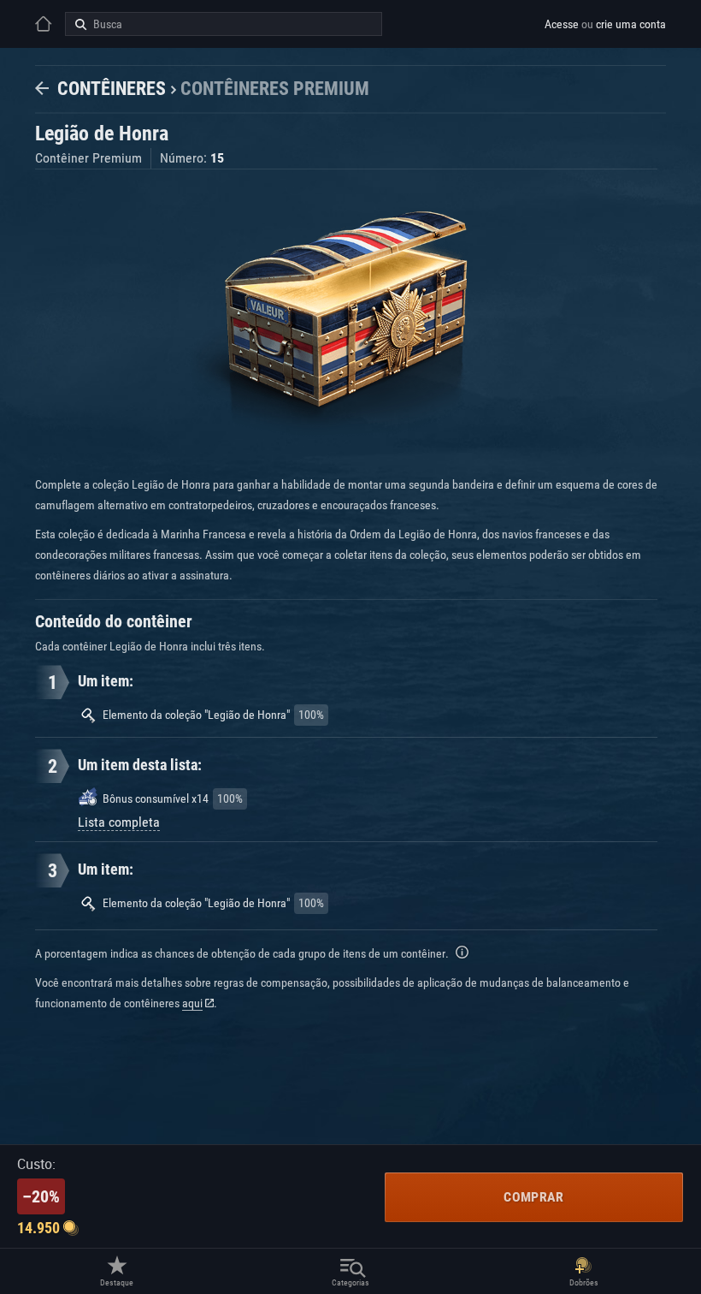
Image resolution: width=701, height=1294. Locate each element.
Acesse (562, 24)
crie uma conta (631, 24)
